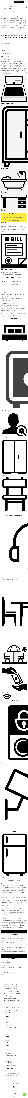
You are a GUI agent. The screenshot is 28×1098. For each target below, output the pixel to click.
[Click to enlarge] (3, 17)
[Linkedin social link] (10, 2)
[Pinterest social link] (8, 2)
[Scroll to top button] (25, 1094)
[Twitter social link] (7, 2)
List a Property (19, 1)
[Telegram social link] (12, 2)
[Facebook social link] (5, 2)
